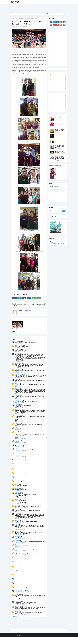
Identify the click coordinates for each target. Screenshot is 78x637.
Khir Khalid (17, 353)
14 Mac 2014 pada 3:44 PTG (20, 609)
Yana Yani (17, 404)
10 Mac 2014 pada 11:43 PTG (20, 511)
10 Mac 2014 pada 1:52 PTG (20, 446)
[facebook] (51, 22)
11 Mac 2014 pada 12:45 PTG (20, 550)
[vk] (51, 25)
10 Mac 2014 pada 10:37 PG (20, 367)
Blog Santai (17, 444)
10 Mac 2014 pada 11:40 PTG (20, 507)
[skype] (64, 25)
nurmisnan (17, 594)
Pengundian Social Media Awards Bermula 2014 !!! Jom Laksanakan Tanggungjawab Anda (59, 158)
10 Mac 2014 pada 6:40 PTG (20, 486)
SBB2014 (18, 18)
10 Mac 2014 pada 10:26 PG (20, 343)
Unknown (16, 383)
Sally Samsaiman (18, 400)
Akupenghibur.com (16, 26)
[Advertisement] (32, 8)
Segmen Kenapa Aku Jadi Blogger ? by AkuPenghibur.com (60, 152)
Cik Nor (16, 427)
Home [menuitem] (22, 1)
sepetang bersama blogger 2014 (22, 294)
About (61, 635)
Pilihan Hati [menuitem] (27, 1)
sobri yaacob (17, 492)
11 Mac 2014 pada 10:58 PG (20, 546)
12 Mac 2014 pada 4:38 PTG (20, 592)
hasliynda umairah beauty (20, 590)
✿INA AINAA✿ (17, 606)
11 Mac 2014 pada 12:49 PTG (20, 558)
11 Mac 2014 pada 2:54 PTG (20, 571)
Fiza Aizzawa (17, 458)
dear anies (17, 582)
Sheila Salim (17, 448)
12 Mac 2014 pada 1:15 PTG (20, 588)
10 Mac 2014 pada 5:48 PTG (20, 478)
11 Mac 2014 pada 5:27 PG (19, 538)
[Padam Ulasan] (25, 343)
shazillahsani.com (18, 476)
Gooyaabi (28, 635)
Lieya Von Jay (17, 440)
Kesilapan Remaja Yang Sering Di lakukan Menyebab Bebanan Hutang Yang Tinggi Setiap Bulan (60, 124)
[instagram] (54, 25)
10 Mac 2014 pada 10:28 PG (20, 347)
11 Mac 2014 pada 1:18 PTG (20, 563)
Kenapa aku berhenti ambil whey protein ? (57, 243)
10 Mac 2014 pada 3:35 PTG (20, 456)
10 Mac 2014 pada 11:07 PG (20, 393)
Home (58, 635)
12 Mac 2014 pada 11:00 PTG (20, 599)
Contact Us (65, 635)
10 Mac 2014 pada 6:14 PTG (20, 482)
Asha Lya (16, 379)
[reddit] (60, 22)
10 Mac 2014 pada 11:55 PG (20, 425)
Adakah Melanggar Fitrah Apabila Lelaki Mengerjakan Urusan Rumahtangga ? (59, 141)
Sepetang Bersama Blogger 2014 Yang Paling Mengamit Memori (17, 330)
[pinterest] (64, 22)
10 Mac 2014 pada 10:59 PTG (20, 503)
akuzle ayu (17, 509)
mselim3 (16, 431)
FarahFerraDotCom (18, 345)
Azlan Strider (17, 415)
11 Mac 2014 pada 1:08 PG (19, 529)
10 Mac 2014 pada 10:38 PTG (20, 497)
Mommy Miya (17, 409)
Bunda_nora (17, 452)
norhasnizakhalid (18, 480)
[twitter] (54, 22)
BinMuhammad (18, 363)
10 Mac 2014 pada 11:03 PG (20, 386)
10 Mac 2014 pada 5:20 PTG (20, 469)
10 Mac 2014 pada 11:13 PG (20, 402)
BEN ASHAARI (52, 242)
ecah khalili (17, 395)
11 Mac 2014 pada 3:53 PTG (20, 575)
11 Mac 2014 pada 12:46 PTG (20, 554)
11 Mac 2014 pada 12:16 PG (19, 522)
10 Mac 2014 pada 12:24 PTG (20, 438)
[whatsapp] (60, 25)
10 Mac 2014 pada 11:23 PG (20, 407)
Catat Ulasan (14, 616)
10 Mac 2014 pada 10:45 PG (20, 377)
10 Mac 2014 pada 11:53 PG (20, 421)
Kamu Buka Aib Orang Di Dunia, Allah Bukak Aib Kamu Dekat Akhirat (60, 146)
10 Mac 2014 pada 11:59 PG (20, 429)
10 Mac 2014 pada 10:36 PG (20, 361)
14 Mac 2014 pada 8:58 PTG (20, 614)
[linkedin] (57, 22)
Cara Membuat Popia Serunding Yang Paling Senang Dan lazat (60, 130)
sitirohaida (17, 341)
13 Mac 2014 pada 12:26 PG (20, 604)
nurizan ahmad (17, 505)
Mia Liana (17, 536)
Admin (16, 484)
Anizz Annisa (17, 349)
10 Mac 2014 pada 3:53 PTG (20, 465)
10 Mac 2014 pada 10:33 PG (20, 351)
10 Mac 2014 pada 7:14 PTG (20, 490)
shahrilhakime (17, 423)
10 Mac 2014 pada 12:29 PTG (20, 442)
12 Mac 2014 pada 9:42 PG (19, 584)
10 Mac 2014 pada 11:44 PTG (20, 518)
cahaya (16, 540)
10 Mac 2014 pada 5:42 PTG (20, 474)
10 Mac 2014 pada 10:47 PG (20, 381)
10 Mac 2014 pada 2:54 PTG (20, 450)
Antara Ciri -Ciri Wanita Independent (58, 118)
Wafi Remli (17, 488)
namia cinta (17, 601)
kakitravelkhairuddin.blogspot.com (21, 472)
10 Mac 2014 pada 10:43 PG (20, 372)
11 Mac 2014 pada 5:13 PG (19, 534)
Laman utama (14, 18)
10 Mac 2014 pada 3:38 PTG (20, 460)
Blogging (19, 635)
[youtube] (57, 25)
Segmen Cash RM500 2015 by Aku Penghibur (60, 135)
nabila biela (17, 578)
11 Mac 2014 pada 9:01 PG (19, 542)
